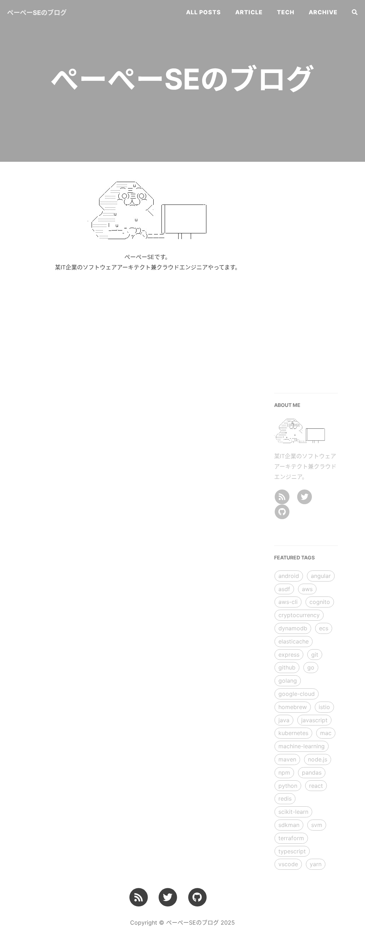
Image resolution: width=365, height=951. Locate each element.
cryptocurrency (299, 615)
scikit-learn (293, 811)
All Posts (203, 12)
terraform (291, 838)
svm (316, 824)
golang (287, 680)
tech (285, 12)
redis (285, 798)
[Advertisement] (319, 276)
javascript (314, 720)
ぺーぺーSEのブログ (37, 12)
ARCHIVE (323, 12)
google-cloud (296, 693)
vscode (288, 864)
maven (287, 759)
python (287, 785)
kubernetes (293, 732)
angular (321, 575)
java (283, 720)
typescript (292, 851)
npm (284, 772)
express (288, 654)
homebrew (292, 706)
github (286, 667)
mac (325, 732)
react (316, 785)
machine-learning (301, 746)
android (288, 575)
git (314, 654)
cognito (319, 601)
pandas (312, 772)
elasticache (293, 641)
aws (307, 589)
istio (324, 706)
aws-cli (288, 601)
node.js (317, 759)
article (249, 12)
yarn (316, 864)
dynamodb (292, 628)
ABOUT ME (287, 405)
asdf (284, 589)
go (310, 667)
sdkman (288, 824)
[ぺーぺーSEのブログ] (281, 496)
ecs (323, 628)
